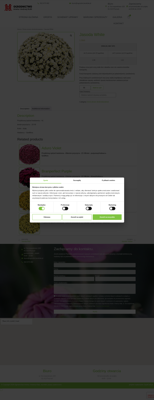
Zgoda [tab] (45, 180)
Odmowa (47, 217)
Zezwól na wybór (77, 217)
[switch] (65, 208)
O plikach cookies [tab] (108, 180)
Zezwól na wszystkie (107, 217)
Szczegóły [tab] (77, 180)
